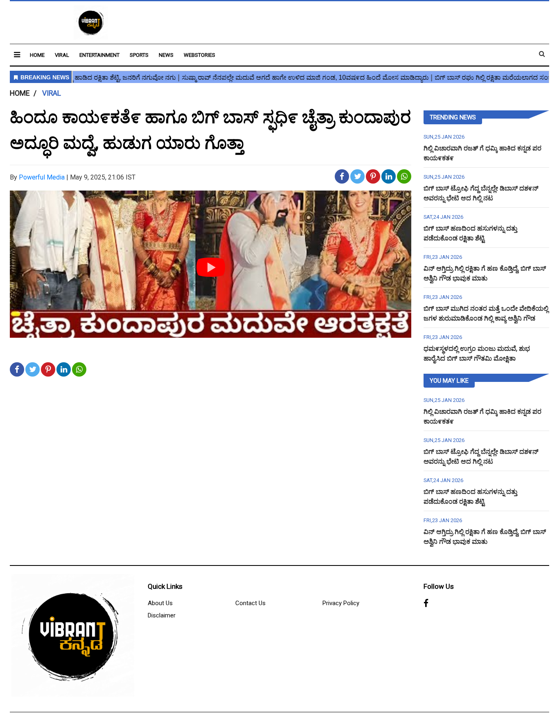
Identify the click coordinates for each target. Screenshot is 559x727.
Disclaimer (162, 615)
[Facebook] (426, 603)
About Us (160, 603)
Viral (62, 55)
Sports (139, 55)
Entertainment (99, 55)
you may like (449, 380)
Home (37, 55)
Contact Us (250, 603)
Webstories (199, 55)
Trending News (453, 117)
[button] (17, 54)
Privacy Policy (340, 603)
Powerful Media (42, 177)
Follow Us (439, 586)
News (166, 55)
